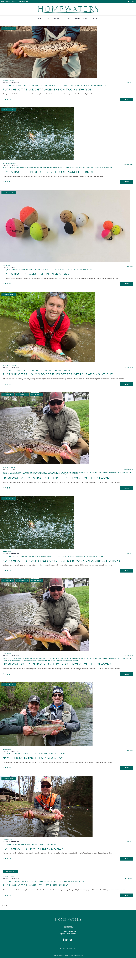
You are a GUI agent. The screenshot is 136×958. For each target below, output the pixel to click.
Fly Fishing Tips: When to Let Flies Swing (35, 885)
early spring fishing (25, 472)
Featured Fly (8, 394)
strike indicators (84, 270)
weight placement (99, 85)
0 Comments (128, 82)
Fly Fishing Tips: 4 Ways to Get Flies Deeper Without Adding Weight (58, 374)
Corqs (5, 270)
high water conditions (35, 556)
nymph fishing (44, 85)
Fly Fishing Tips (8, 28)
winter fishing (58, 474)
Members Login (23, 1)
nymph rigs (56, 85)
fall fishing (39, 472)
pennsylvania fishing (71, 85)
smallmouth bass (118, 472)
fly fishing (7, 85)
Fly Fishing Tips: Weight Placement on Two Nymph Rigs (47, 89)
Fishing (57, 19)
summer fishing (45, 474)
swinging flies (78, 881)
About (48, 19)
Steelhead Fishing (29, 474)
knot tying (75, 168)
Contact (94, 19)
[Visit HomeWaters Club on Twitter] (70, 941)
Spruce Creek (15, 474)
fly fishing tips (19, 85)
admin (13, 469)
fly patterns (18, 556)
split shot (85, 85)
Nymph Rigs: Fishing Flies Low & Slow (33, 758)
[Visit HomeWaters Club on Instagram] (67, 941)
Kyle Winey (15, 83)
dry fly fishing (9, 472)
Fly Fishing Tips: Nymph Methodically (33, 848)
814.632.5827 (13, 1)
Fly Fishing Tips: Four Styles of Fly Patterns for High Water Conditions (61, 560)
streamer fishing (96, 556)
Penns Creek (85, 472)
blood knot (8, 168)
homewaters (32, 85)
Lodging (67, 19)
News (85, 19)
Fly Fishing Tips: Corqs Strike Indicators (36, 274)
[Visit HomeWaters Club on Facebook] (63, 941)
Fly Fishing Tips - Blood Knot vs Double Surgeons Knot (48, 172)
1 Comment (129, 878)
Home (40, 19)
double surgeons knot (23, 168)
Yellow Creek (72, 474)
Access (77, 19)
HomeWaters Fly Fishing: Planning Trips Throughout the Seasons (57, 478)
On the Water (36, 394)
